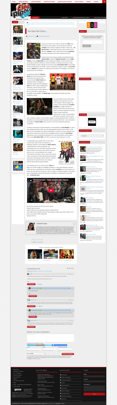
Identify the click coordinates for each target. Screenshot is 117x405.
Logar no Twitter (48, 345)
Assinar (28, 353)
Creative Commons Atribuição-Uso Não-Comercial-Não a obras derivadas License (22, 393)
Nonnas (90, 207)
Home (30, 22)
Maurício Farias (56, 24)
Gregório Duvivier (30, 24)
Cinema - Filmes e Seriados (44, 392)
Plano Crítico (40, 385)
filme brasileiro (66, 391)
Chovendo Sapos (41, 388)
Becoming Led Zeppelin (89, 17)
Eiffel (89, 216)
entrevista (64, 388)
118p (40, 288)
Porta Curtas (16, 386)
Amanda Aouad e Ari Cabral (27, 391)
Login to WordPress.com (40, 345)
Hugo (31, 273)
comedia (43, 22)
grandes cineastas (66, 396)
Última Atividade (48, 271)
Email (44, 347)
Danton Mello (55, 22)
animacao (64, 375)
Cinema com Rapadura (43, 374)
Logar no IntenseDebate (30, 345)
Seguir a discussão (72, 268)
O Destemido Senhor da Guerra (69, 17)
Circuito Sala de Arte (18, 380)
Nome (28, 347)
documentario (65, 385)
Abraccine (16, 369)
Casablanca (18, 127)
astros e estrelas (66, 377)
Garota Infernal (92, 167)
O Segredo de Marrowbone (95, 147)
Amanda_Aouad (35, 288)
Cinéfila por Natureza (43, 396)
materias (64, 399)
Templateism (51, 403)
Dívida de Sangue (41, 393)
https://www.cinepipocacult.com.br (23, 396)
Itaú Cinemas (16, 377)
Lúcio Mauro (39, 24)
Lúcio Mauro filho (47, 24)
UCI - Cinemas (17, 373)
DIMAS (15, 379)
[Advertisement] (76, 14)
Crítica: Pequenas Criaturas (43, 390)
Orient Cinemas (17, 375)
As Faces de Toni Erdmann (17, 102)
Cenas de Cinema (42, 381)
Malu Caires (33, 299)
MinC (14, 382)
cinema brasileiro (66, 380)
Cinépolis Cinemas (18, 371)
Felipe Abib (70, 22)
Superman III (103, 17)
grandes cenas (65, 393)
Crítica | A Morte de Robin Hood (45, 386)
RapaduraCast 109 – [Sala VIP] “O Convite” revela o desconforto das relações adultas (45, 377)
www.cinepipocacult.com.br (21, 394)
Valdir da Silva (34, 320)
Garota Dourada (15, 153)
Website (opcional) (62, 347)
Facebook (74, 224)
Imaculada (53, 17)
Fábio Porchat (63, 22)
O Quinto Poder (16, 115)
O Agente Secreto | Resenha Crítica (45, 397)
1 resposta (39, 284)
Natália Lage (64, 24)
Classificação (40, 271)
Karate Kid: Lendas (93, 225)
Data (35, 271)
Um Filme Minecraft (16, 140)
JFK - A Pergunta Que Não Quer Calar (17, 87)
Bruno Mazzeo (36, 22)
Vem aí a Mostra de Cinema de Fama (46, 382)
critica (48, 22)
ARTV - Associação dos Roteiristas (22, 384)
